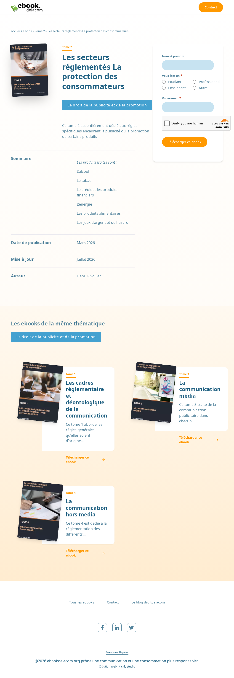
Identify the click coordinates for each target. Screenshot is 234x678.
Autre (203, 88)
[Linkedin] (117, 627)
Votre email (171, 98)
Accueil (15, 31)
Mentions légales (117, 652)
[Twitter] (131, 627)
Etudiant (174, 82)
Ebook (27, 31)
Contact (113, 602)
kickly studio (127, 666)
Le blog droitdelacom (148, 602)
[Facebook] (102, 627)
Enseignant (175, 88)
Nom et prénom (173, 56)
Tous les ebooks (81, 602)
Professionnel (206, 82)
